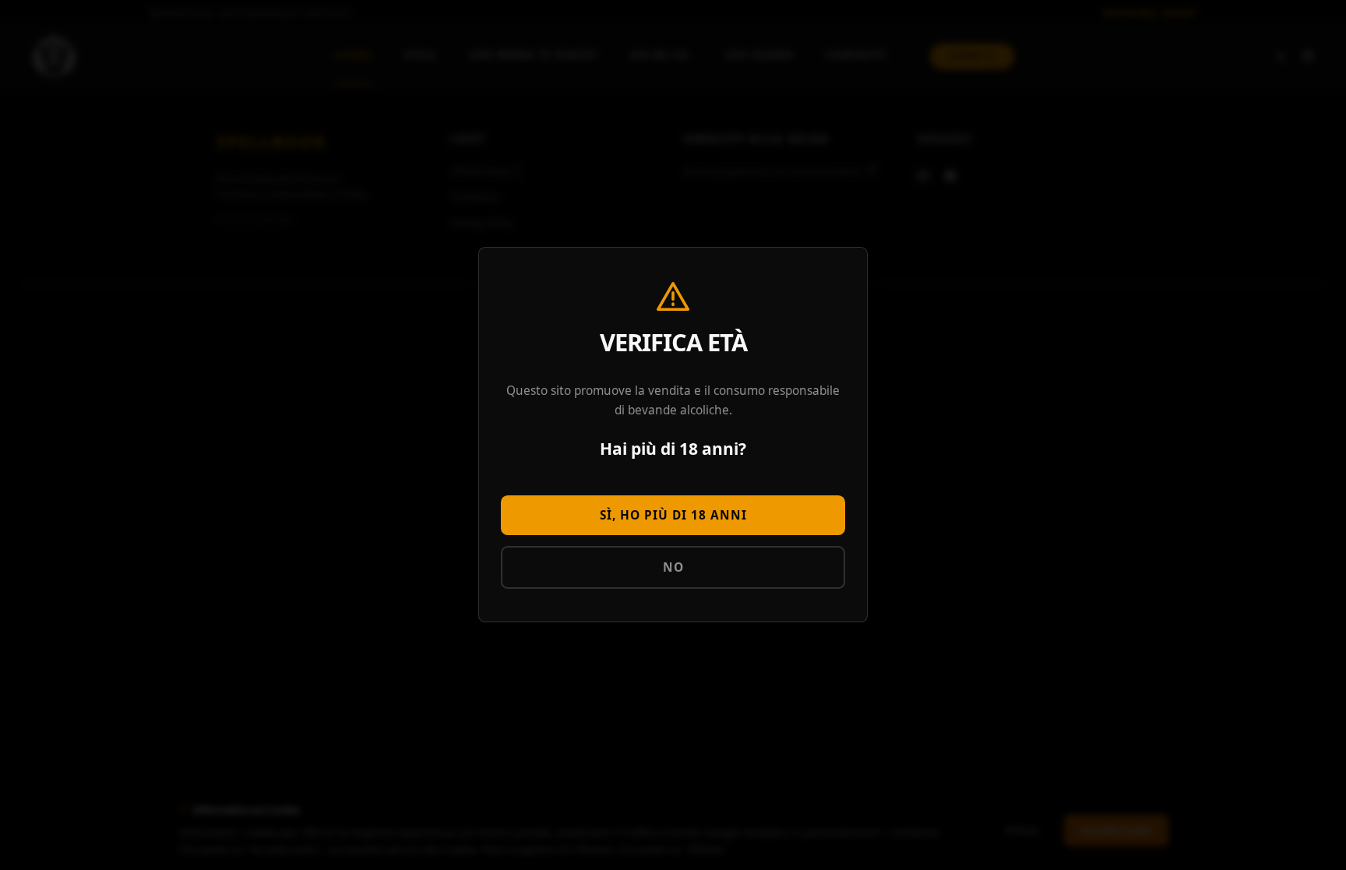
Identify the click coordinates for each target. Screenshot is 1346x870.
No (673, 568)
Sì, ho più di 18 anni (673, 515)
